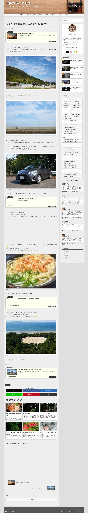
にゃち (74, 34)
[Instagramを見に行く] (70, 52)
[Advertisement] (31, 230)
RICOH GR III (14, 384)
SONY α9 (20, 384)
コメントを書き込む (31, 499)
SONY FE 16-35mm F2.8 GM (30, 384)
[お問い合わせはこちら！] (77, 52)
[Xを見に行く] (67, 52)
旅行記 (8, 384)
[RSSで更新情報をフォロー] (74, 52)
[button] (48, 394)
